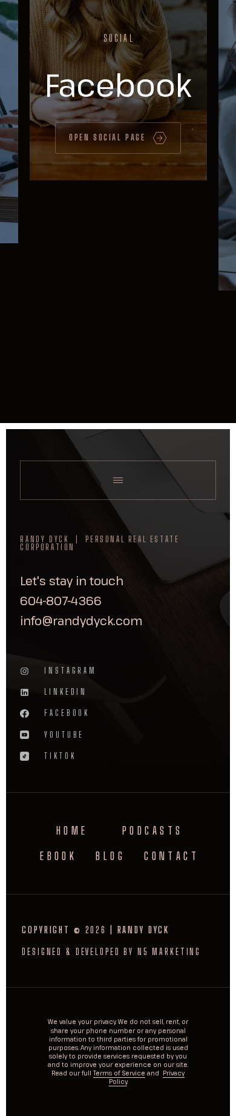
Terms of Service (119, 1073)
